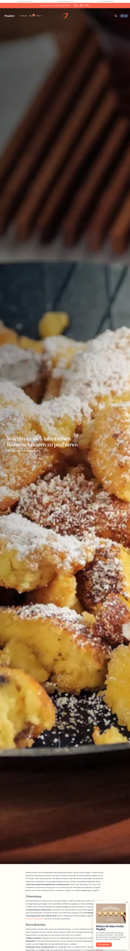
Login (125, 16)
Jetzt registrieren (104, 944)
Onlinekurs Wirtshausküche (35, 919)
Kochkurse (23, 16)
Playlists (32, 16)
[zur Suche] (117, 15)
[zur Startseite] (10, 16)
